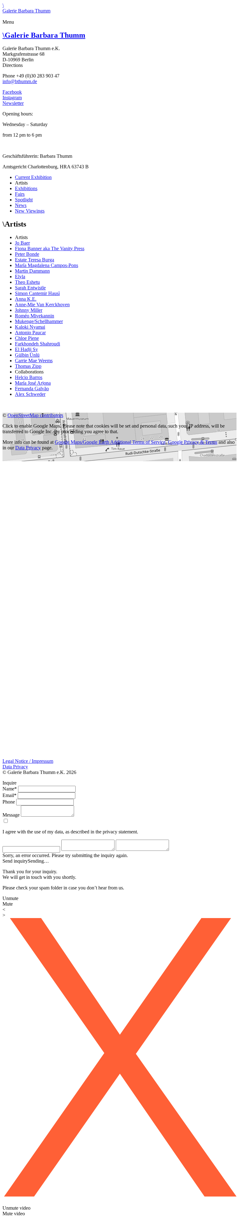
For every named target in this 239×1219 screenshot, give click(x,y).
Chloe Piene (27, 338)
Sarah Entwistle (30, 287)
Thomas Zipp (28, 366)
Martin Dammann (32, 271)
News (20, 205)
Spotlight (24, 199)
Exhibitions (26, 188)
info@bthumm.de (19, 81)
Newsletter (13, 103)
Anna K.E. (25, 299)
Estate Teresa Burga (34, 259)
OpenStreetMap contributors (35, 415)
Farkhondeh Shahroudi (37, 343)
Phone (8, 801)
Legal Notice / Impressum (27, 761)
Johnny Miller (28, 310)
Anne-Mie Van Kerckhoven (42, 304)
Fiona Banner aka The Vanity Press (49, 248)
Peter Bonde (27, 254)
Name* (9, 788)
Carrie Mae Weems (34, 360)
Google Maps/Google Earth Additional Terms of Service (110, 442)
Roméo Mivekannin (34, 315)
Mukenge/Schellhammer (39, 321)
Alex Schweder (30, 394)
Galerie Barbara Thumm (43, 35)
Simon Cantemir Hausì (37, 293)
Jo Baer (22, 243)
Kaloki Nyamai (30, 327)
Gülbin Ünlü (27, 355)
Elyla (20, 276)
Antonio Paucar (30, 332)
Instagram (12, 97)
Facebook (12, 92)
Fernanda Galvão (32, 388)
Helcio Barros (28, 377)
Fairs (20, 194)
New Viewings (30, 210)
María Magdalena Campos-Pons (46, 265)
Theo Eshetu (27, 282)
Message (11, 815)
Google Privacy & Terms (192, 442)
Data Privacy (28, 447)
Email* (9, 795)
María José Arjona (33, 383)
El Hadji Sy (26, 349)
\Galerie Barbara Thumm (26, 7)
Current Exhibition (33, 177)
